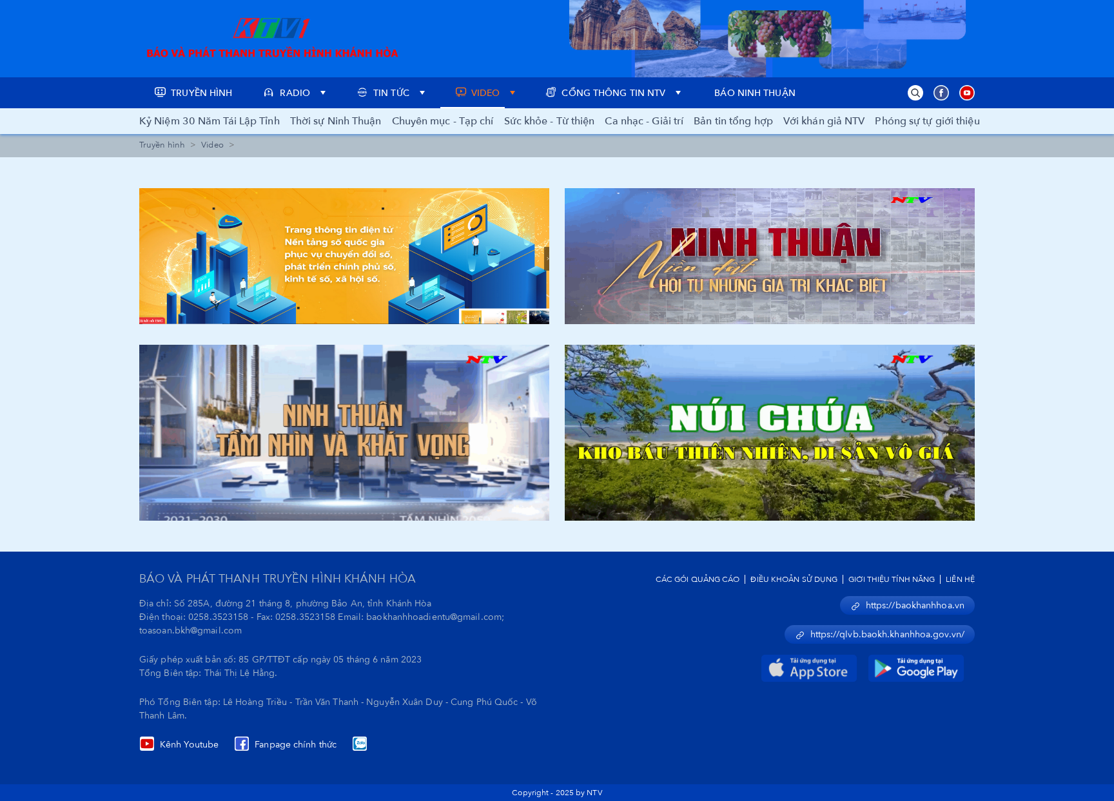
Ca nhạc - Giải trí (644, 121)
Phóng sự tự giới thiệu (927, 121)
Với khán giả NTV (824, 121)
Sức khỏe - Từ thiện (549, 121)
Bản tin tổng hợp (733, 121)
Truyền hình (162, 145)
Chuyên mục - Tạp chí (443, 121)
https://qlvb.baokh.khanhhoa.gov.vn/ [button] (887, 634)
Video (212, 145)
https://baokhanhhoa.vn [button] (915, 605)
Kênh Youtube (189, 744)
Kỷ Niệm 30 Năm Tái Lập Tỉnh (209, 121)
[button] (915, 92)
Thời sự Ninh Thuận (336, 121)
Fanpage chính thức (296, 744)
